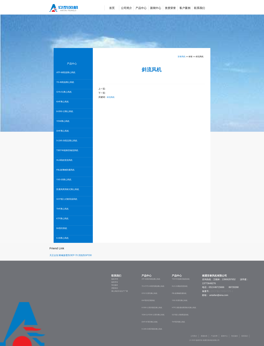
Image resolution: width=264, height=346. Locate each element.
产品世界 (214, 336)
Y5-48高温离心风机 (65, 82)
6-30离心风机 (62, 238)
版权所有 (114, 282)
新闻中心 (155, 7)
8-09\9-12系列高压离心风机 (152, 308)
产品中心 (141, 7)
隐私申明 (114, 279)
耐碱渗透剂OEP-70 (68, 255)
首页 (112, 7)
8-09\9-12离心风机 (64, 111)
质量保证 (114, 288)
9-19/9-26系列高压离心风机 (152, 329)
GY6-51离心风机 (64, 92)
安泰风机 (181, 56)
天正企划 (54, 255)
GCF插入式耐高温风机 (66, 199)
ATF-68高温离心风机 (65, 72)
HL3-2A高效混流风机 (180, 286)
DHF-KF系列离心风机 (150, 322)
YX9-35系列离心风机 (179, 300)
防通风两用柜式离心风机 (67, 189)
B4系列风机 (61, 228)
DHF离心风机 (62, 131)
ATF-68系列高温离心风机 (151, 279)
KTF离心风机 (62, 218)
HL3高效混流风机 (64, 160)
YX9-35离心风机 (63, 179)
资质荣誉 (170, 7)
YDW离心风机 (62, 121)
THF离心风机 (62, 209)
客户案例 (184, 7)
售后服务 (114, 285)
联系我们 (199, 7)
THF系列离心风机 (178, 322)
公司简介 (126, 7)
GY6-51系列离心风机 (149, 293)
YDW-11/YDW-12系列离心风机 (153, 315)
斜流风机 (111, 97)
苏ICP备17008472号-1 (222, 291)
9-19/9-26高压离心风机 (66, 140)
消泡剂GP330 (85, 255)
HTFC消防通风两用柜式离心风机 (184, 308)
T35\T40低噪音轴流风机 (67, 150)
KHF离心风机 (62, 101)
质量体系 (204, 336)
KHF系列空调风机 (148, 300)
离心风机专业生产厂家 (119, 291)
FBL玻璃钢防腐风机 (65, 170)
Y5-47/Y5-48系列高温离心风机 (153, 286)
